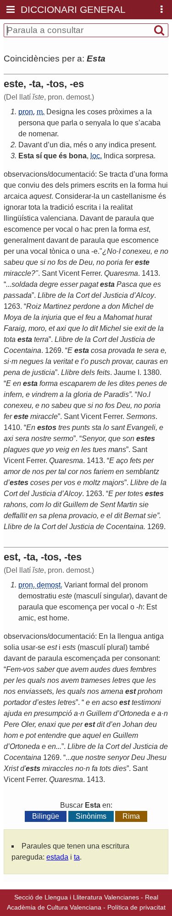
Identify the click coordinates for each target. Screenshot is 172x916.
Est (151, 607)
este (65, 596)
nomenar (42, 134)
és (63, 156)
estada (57, 857)
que (53, 123)
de (22, 134)
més (80, 145)
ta (77, 857)
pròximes (123, 112)
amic (26, 618)
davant (146, 596)
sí (39, 156)
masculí (88, 596)
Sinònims (91, 816)
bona (78, 156)
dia (65, 145)
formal (99, 585)
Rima (131, 816)
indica (118, 145)
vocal (119, 607)
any (101, 145)
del (116, 585)
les (80, 112)
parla (69, 123)
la (149, 112)
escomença (78, 607)
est (42, 618)
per (104, 607)
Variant (75, 585)
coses (96, 112)
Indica (113, 156)
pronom (135, 585)
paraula (30, 607)
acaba (150, 123)
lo (116, 123)
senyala (98, 123)
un (54, 145)
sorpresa (139, 156)
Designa (60, 112)
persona (31, 123)
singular (116, 596)
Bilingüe (45, 816)
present (142, 145)
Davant (30, 145)
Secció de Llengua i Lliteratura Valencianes (76, 897)
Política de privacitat (136, 907)
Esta (26, 156)
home (58, 618)
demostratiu (37, 596)
